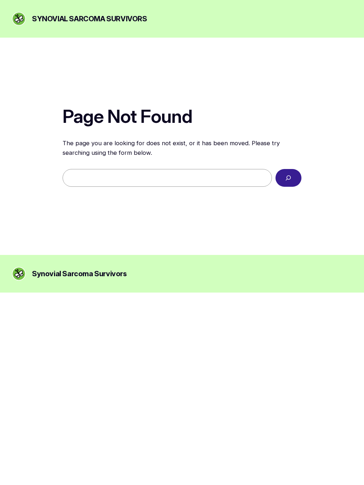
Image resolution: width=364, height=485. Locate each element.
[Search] (288, 178)
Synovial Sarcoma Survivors (89, 19)
